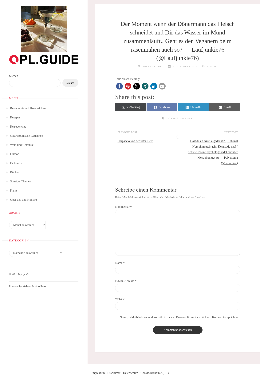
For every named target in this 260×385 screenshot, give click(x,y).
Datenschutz (130, 373)
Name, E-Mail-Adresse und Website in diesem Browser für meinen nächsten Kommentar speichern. (179, 317)
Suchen (13, 75)
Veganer (185, 118)
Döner (171, 118)
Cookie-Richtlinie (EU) (154, 373)
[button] (119, 86)
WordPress (40, 286)
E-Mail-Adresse (125, 281)
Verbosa (26, 286)
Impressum (98, 373)
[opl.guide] (44, 29)
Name (120, 262)
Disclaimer (113, 373)
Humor (212, 66)
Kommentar (123, 206)
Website (120, 299)
